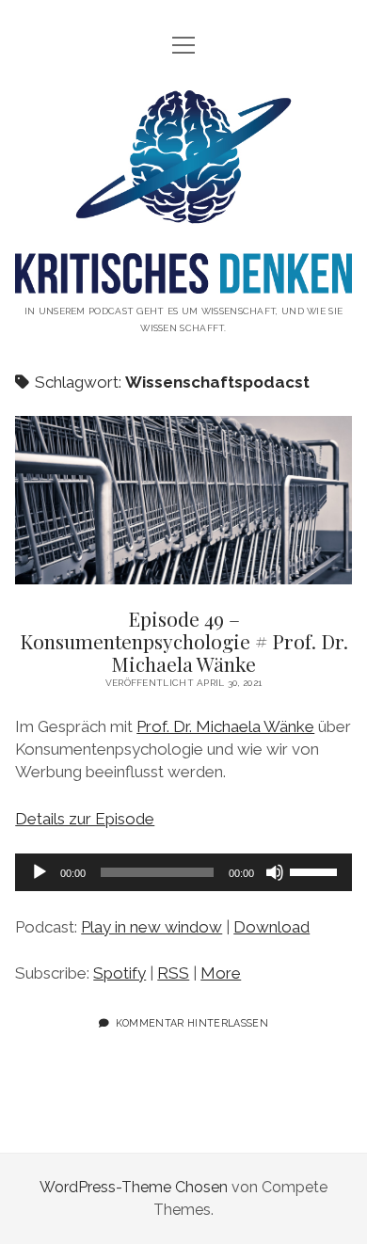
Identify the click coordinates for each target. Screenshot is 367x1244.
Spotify (119, 973)
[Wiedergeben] (39, 872)
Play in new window (151, 926)
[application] (183, 872)
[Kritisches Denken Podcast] (183, 279)
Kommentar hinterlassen (192, 1023)
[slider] (316, 870)
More (220, 973)
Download (271, 926)
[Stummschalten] (274, 872)
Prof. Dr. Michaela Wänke (225, 726)
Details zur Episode (84, 818)
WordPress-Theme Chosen (134, 1187)
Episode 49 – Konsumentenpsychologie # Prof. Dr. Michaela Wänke (183, 500)
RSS (173, 973)
